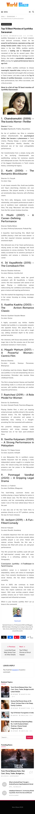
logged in (15, 670)
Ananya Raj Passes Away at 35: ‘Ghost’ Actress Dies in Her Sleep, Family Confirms (22, 703)
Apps (10, 786)
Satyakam (15, 694)
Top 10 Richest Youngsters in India (22, 712)
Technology (17, 786)
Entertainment (6, 24)
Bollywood (4, 776)
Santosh (5, 35)
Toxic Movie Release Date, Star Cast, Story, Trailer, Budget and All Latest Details (22, 689)
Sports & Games (14, 795)
